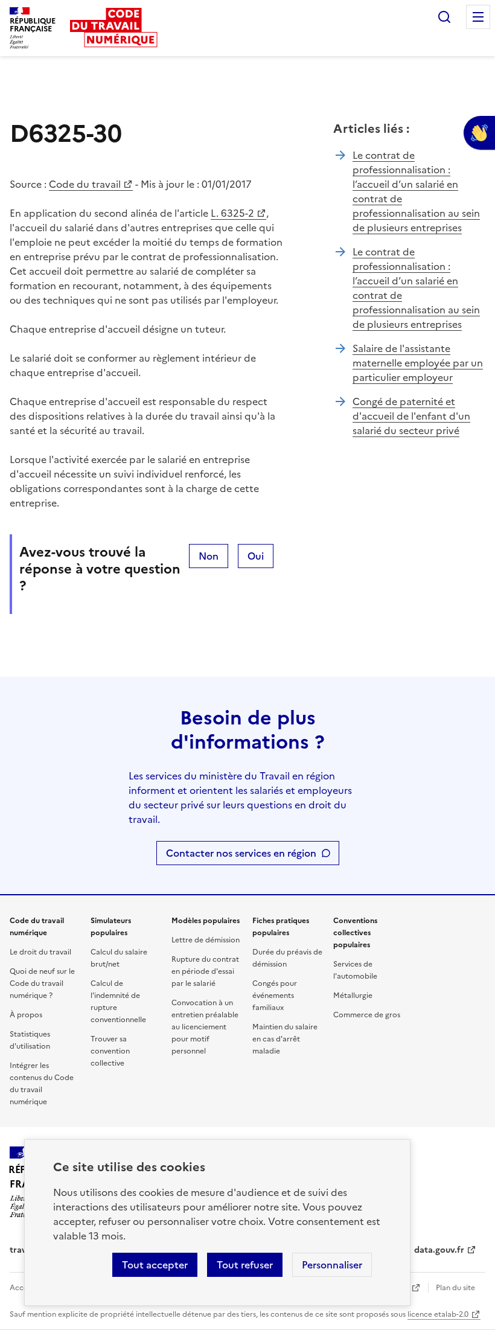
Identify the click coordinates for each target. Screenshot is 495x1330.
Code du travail (85, 184)
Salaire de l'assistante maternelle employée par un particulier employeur (418, 363)
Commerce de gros (366, 1014)
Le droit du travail (40, 952)
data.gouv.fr (439, 1250)
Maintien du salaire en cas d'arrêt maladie (285, 1039)
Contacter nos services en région (241, 853)
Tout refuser (245, 1265)
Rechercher (444, 17)
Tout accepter (155, 1265)
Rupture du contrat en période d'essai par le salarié (205, 971)
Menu (478, 17)
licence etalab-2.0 (437, 1314)
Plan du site (455, 1287)
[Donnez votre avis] (479, 133)
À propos (26, 1014)
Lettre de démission (205, 940)
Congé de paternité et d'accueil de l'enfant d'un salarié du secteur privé (411, 416)
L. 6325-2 (232, 213)
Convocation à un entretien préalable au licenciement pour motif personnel (204, 1027)
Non (209, 556)
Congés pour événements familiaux (274, 995)
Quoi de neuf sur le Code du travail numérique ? (42, 983)
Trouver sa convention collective (110, 1051)
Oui (256, 556)
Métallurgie (352, 995)
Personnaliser (332, 1265)
